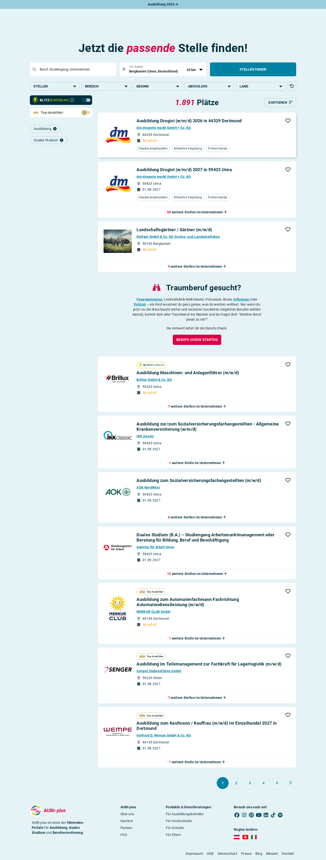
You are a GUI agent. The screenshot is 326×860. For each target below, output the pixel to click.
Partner (126, 828)
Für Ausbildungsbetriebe (185, 814)
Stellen (40, 86)
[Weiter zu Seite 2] (290, 782)
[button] (292, 86)
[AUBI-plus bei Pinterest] (251, 815)
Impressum (194, 853)
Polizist (140, 304)
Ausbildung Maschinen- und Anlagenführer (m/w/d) (188, 372)
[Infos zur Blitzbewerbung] (72, 100)
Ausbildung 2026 (161, 4)
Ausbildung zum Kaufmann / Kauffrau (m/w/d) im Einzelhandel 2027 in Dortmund (207, 726)
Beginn (143, 86)
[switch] (76, 100)
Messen (272, 853)
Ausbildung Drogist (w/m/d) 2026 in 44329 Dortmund (189, 120)
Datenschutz (227, 853)
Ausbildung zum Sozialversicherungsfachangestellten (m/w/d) (199, 480)
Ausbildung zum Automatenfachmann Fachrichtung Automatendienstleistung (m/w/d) (188, 602)
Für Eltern (173, 835)
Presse (246, 853)
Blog (258, 853)
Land (244, 86)
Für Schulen (175, 828)
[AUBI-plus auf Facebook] (237, 815)
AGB (210, 853)
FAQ (124, 835)
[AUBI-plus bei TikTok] (273, 815)
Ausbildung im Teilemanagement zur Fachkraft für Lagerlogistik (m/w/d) (209, 663)
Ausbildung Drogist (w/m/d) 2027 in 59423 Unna (184, 169)
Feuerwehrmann (149, 299)
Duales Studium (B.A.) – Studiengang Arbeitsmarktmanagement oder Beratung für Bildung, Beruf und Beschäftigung (205, 537)
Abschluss (197, 86)
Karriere (127, 821)
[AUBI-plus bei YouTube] (259, 815)
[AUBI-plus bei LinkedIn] (266, 815)
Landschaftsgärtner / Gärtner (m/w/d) (174, 229)
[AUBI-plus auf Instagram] (244, 815)
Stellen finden (253, 69)
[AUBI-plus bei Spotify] (280, 815)
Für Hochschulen (179, 821)
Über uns (127, 814)
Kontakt (288, 853)
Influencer (241, 299)
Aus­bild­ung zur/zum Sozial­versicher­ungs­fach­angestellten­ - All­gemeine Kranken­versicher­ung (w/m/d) (208, 426)
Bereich (92, 86)
